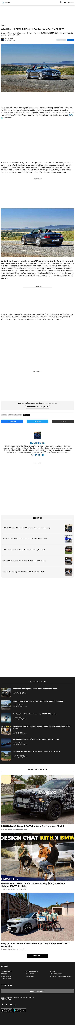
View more (36, 956)
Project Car (12, 415)
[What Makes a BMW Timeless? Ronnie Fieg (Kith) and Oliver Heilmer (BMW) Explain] (6, 726)
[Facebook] (32, 455)
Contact (52, 971)
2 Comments (70, 40)
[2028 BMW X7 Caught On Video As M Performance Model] (6, 689)
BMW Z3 (3, 25)
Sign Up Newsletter (56, 973)
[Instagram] (39, 455)
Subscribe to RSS (6, 976)
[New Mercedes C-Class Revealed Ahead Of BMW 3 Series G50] (68, 536)
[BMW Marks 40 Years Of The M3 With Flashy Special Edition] (6, 739)
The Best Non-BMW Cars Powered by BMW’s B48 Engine (35, 714)
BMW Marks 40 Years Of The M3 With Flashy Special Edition (36, 739)
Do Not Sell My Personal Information (61, 976)
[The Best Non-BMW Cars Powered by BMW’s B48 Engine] (6, 714)
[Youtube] (12, 1005)
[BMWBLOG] (37, 999)
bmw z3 (4, 415)
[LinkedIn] (42, 455)
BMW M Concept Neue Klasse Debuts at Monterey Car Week (24, 550)
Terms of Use (29, 973)
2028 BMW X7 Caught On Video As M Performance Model (35, 689)
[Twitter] (36, 455)
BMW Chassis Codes (31, 971)
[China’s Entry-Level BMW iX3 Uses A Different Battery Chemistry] (6, 701)
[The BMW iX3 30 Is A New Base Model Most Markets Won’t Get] (6, 752)
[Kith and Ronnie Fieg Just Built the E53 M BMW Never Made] (68, 569)
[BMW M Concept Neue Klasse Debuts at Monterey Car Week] (68, 547)
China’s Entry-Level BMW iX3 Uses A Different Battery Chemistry (38, 701)
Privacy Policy (29, 976)
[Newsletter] (65, 2)
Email (64, 421)
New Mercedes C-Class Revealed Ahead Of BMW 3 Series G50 (25, 539)
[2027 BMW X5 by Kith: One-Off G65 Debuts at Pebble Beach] (68, 558)
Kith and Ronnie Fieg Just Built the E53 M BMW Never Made (24, 572)
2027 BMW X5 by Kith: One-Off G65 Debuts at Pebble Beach (24, 561)
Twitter (38, 421)
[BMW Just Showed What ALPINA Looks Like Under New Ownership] (68, 525)
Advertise (4, 973)
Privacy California (6, 978)
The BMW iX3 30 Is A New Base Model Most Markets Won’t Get (37, 752)
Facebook (12, 421)
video (19, 415)
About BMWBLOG (6, 971)
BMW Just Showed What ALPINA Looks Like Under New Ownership (26, 528)
